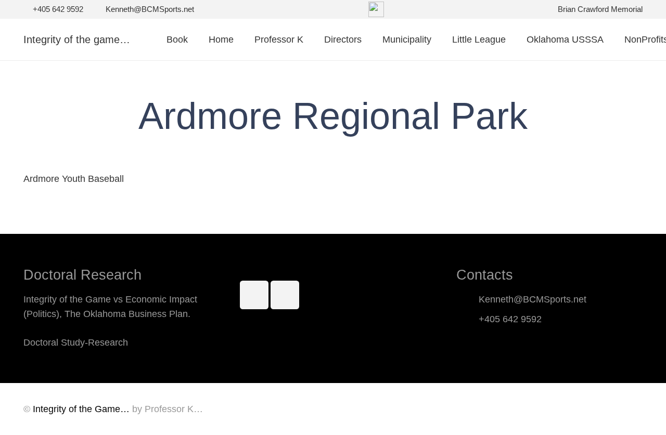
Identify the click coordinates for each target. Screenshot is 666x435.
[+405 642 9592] (467, 319)
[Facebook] (254, 295)
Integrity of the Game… (81, 409)
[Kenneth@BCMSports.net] (467, 299)
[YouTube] (285, 295)
